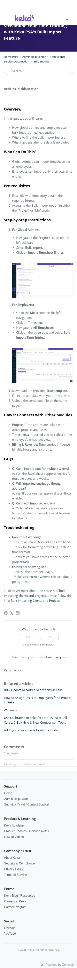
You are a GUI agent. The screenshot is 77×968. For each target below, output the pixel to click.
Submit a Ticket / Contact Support (26, 804)
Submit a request (55, 657)
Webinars (10, 710)
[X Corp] (12, 613)
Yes (28, 636)
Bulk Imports (41, 61)
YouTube (10, 933)
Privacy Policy (13, 869)
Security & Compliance (19, 863)
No (49, 636)
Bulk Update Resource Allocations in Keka (33, 690)
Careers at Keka (15, 901)
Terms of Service (15, 874)
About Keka (12, 857)
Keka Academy (14, 825)
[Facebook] (6, 613)
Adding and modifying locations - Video (32, 730)
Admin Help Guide (16, 799)
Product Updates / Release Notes (26, 831)
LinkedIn (9, 928)
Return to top (13, 670)
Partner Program (15, 907)
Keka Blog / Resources (19, 895)
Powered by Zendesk (59, 964)
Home (8, 793)
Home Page (11, 57)
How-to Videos (14, 836)
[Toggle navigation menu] (67, 18)
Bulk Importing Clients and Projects (36, 600)
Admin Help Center (34, 57)
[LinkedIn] (18, 613)
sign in (16, 764)
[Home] (24, 22)
